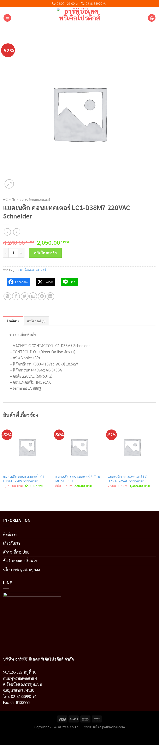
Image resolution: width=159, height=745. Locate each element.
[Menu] (7, 18)
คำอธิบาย (13, 321)
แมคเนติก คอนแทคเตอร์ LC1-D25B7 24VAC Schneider (129, 479)
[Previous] (3, 459)
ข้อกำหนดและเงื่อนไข (20, 560)
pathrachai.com (113, 727)
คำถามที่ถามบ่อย (16, 551)
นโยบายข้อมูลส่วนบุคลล (21, 569)
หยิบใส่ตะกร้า (45, 252)
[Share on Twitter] (25, 296)
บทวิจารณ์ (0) (36, 321)
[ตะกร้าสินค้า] (151, 18)
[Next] (156, 459)
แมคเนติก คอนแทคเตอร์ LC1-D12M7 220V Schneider (24, 479)
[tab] (13, 321)
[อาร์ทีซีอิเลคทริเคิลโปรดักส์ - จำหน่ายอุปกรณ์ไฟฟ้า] (79, 18)
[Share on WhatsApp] (7, 296)
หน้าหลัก (9, 199)
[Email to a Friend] (33, 296)
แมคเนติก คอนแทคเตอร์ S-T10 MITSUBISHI (77, 479)
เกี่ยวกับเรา (11, 543)
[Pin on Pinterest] (42, 296)
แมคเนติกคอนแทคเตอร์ (35, 199)
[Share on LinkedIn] (50, 296)
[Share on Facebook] (16, 296)
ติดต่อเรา (10, 534)
